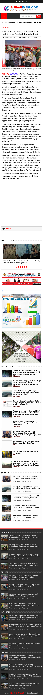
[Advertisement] (21, 203)
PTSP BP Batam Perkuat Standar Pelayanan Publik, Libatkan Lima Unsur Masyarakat (21, 262)
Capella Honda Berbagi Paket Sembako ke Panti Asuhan (24, 644)
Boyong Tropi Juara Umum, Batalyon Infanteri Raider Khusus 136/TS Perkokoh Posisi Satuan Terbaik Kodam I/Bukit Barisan (25, 546)
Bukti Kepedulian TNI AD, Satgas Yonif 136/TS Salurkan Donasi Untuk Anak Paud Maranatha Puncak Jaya (24, 605)
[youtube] (26, 1)
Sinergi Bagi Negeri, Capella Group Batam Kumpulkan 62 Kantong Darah (24, 585)
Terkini (6, 472)
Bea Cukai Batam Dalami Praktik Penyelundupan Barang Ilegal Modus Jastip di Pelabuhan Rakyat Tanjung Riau (27, 433)
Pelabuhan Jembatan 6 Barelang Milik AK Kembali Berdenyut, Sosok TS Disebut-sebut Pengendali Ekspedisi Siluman (27, 413)
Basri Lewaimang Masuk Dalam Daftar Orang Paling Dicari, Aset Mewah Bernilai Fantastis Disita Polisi (27, 403)
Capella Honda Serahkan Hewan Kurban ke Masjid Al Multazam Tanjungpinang (24, 576)
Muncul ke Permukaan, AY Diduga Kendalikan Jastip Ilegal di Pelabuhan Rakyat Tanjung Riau (26, 393)
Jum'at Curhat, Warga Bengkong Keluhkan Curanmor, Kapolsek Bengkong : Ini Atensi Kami (24, 636)
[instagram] (23, 1)
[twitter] (19, 1)
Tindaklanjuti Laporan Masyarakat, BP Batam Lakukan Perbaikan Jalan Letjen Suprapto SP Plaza (23, 565)
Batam (8, 229)
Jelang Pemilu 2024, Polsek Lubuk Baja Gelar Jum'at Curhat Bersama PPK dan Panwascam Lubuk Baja (25, 626)
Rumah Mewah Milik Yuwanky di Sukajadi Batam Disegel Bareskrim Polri (27, 443)
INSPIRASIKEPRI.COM (17, 693)
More (39, 473)
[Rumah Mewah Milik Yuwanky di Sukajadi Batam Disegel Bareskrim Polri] (7, 444)
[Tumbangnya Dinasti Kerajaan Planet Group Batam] (7, 454)
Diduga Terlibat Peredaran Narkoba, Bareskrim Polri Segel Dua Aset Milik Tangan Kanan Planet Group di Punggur (26, 464)
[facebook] (16, 1)
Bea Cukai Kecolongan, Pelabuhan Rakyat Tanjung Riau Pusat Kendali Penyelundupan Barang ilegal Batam (27, 383)
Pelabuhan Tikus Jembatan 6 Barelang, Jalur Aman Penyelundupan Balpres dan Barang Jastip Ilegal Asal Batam (26, 373)
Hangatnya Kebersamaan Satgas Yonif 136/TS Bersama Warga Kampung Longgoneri (25, 517)
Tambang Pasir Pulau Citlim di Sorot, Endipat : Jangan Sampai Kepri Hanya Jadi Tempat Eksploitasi (24, 537)
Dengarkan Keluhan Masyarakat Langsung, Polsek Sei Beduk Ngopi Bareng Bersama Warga (25, 617)
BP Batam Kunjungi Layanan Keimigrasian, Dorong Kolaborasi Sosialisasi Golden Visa (24, 555)
